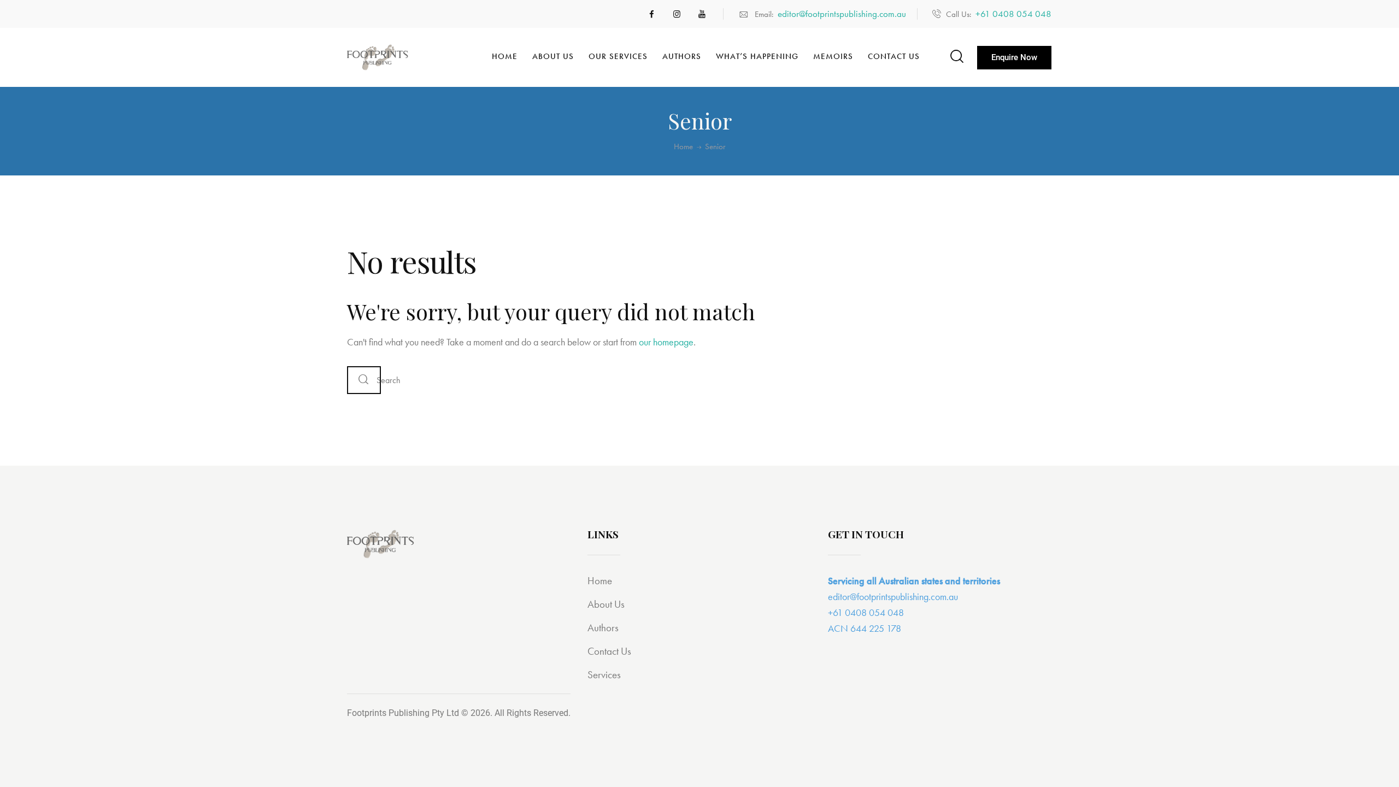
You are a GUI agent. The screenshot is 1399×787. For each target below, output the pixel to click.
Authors (603, 628)
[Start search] (956, 57)
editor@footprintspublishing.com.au (893, 596)
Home (683, 147)
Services (604, 675)
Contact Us (609, 651)
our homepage (666, 342)
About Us (606, 604)
